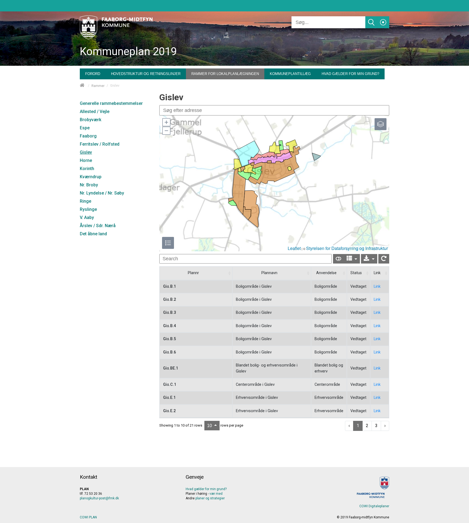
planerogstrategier (210, 498)
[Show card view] (338, 259)
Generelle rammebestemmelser (111, 103)
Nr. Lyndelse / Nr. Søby (102, 193)
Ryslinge (88, 209)
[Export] (369, 259)
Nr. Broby (89, 184)
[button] (166, 122)
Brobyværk (90, 119)
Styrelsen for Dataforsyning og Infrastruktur (347, 248)
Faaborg (88, 136)
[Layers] (380, 124)
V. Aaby (87, 217)
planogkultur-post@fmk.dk (99, 498)
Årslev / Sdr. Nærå (98, 225)
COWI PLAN (88, 517)
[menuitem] (93, 72)
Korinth (87, 168)
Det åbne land (93, 233)
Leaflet (294, 248)
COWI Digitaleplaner (374, 506)
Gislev (86, 152)
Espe (85, 127)
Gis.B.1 (169, 286)
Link (377, 286)
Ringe (85, 201)
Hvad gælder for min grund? (206, 489)
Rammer (97, 86)
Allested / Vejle (94, 111)
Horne (86, 160)
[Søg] (371, 22)
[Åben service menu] (383, 22)
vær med (216, 494)
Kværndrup (91, 176)
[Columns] (352, 259)
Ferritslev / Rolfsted (99, 144)
